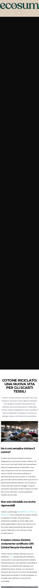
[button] (19, 12)
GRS (11, 557)
